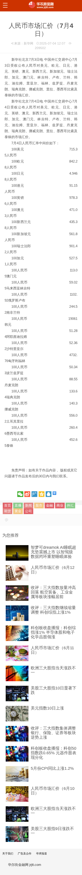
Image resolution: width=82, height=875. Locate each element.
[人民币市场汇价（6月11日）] (17, 653)
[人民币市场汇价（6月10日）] (17, 794)
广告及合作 (24, 853)
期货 (7, 511)
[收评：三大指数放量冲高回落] (17, 593)
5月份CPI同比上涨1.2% (52, 768)
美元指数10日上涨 (47, 708)
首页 (7, 505)
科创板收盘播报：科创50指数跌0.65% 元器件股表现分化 (53, 753)
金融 (49, 505)
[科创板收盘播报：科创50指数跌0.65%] (17, 754)
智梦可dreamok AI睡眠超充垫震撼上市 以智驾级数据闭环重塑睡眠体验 (53, 552)
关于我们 (7, 853)
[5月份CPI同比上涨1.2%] (17, 774)
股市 (39, 505)
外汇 (70, 505)
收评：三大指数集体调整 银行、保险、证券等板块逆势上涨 (53, 733)
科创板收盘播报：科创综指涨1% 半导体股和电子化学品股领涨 (53, 632)
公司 (28, 511)
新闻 (28, 505)
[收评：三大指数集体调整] (17, 733)
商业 (59, 505)
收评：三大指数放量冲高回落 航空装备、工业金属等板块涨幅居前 (53, 592)
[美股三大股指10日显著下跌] (17, 693)
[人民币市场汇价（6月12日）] (17, 573)
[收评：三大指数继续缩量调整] (17, 613)
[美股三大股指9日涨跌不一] (17, 834)
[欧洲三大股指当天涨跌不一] (17, 673)
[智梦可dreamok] (17, 553)
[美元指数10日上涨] (17, 713)
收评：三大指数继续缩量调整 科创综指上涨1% (53, 610)
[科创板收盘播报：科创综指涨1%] (17, 633)
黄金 (18, 511)
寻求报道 (41, 853)
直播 (18, 505)
